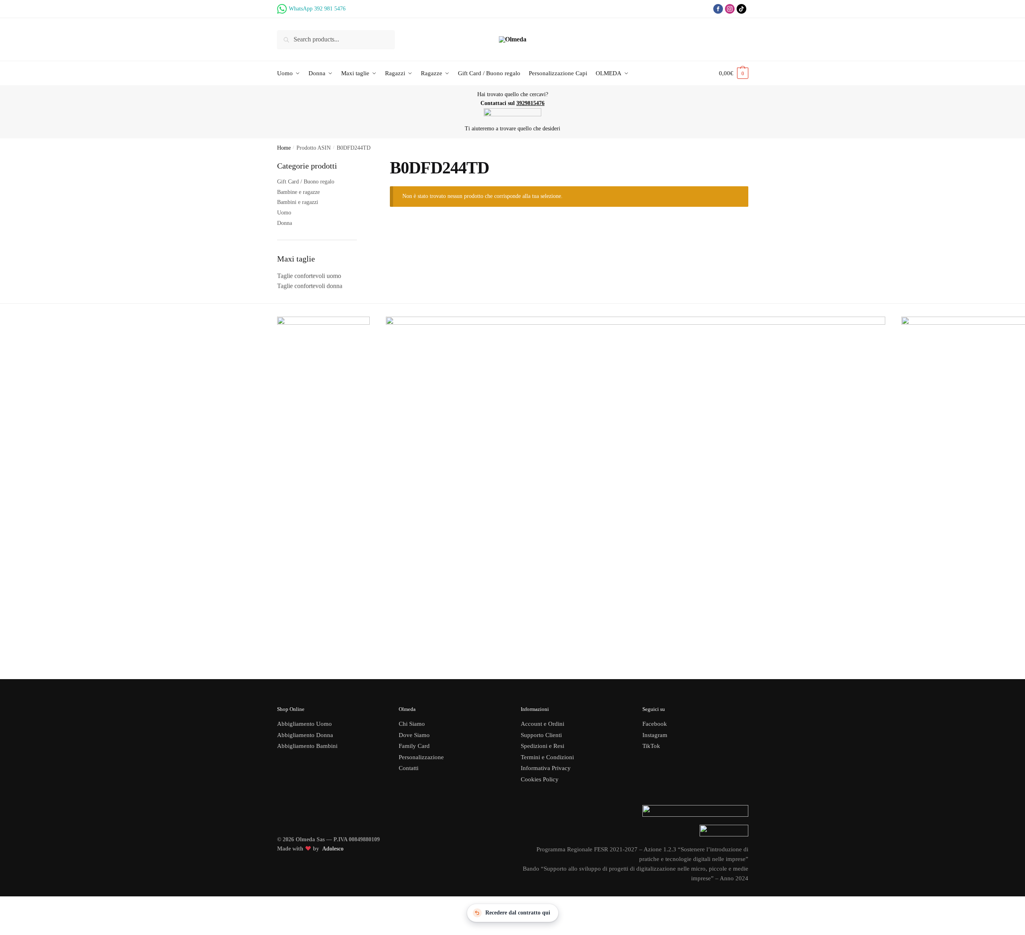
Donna (284, 223)
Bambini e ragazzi (297, 202)
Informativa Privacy (546, 768)
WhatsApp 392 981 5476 (317, 9)
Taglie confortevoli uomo (309, 275)
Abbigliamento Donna (305, 735)
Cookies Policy (540, 779)
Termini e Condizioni (547, 757)
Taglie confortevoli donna (309, 285)
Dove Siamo (414, 735)
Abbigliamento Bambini (307, 746)
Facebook (654, 724)
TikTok (651, 746)
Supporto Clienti (541, 735)
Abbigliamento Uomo (304, 724)
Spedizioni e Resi (542, 746)
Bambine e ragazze (298, 192)
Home (284, 148)
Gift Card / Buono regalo (305, 182)
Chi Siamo (412, 724)
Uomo (284, 213)
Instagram (654, 735)
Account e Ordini (542, 724)
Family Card (414, 746)
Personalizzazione (421, 757)
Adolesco (333, 849)
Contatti (408, 768)
